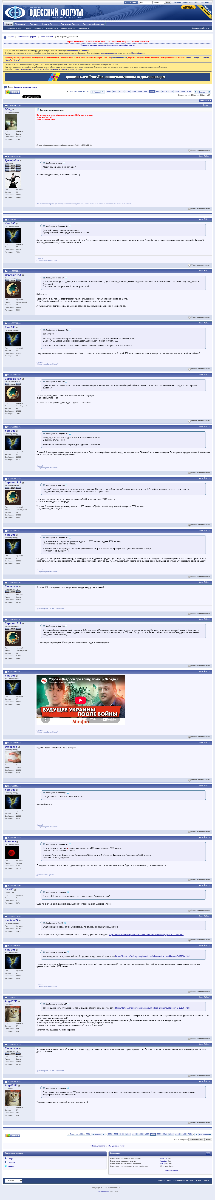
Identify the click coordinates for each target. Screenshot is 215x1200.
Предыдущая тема (99, 1146)
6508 (127, 92)
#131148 (207, 531)
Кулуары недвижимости (25, 87)
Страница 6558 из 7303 (79, 92)
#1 (209, 105)
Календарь (38, 28)
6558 (152, 92)
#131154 (207, 837)
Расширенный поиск (200, 28)
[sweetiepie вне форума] (13, 757)
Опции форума (67, 28)
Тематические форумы (27, 37)
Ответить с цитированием (200, 150)
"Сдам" (8, 60)
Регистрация (205, 2)
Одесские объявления (93, 24)
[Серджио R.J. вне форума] (13, 290)
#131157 (207, 945)
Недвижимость (47, 37)
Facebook (11, 1163)
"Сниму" (16, 60)
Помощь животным (140, 41)
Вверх (205, 105)
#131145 (207, 375)
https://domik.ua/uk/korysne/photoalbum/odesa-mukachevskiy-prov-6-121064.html (146, 934)
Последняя (203, 92)
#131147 (207, 478)
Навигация (83, 28)
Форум (9, 24)
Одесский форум (103, 1191)
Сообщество (51, 28)
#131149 (207, 582)
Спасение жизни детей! (96, 41)
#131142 (207, 219)
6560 (164, 92)
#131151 (207, 671)
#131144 (207, 323)
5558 (109, 92)
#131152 (207, 743)
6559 (158, 92)
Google (10, 1159)
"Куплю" (188, 58)
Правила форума (172, 1171)
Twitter (11, 1167)
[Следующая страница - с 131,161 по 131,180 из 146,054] (196, 92)
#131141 (207, 156)
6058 (115, 92)
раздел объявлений (119, 58)
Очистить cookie (190, 2)
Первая (97, 92)
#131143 (207, 271)
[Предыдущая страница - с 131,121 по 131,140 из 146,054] (103, 92)
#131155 (207, 885)
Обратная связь (164, 1181)
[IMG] (162, 1164)
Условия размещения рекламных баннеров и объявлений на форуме (107, 45)
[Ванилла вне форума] (12, 852)
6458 (121, 92)
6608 (177, 92)
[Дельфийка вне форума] (13, 180)
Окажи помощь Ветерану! (119, 41)
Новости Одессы (49, 24)
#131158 (207, 997)
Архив (198, 1181)
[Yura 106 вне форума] (13, 235)
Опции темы (204, 101)
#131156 (207, 916)
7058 (189, 92)
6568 (170, 92)
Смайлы (163, 1161)
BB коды (163, 1158)
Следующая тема (116, 1146)
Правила (34, 24)
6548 (134, 92)
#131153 (207, 786)
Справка (28, 28)
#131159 (207, 1044)
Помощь (177, 2)
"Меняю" (205, 58)
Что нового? (20, 24)
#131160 (207, 1081)
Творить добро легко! (75, 41)
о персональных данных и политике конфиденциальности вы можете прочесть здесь (48, 69)
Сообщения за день (13, 28)
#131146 (207, 427)
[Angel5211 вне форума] (13, 1014)
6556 (140, 92)
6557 (146, 92)
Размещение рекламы (183, 1181)
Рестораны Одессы (70, 24)
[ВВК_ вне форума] (11, 122)
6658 (183, 92)
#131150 (207, 619)
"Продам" (197, 58)
